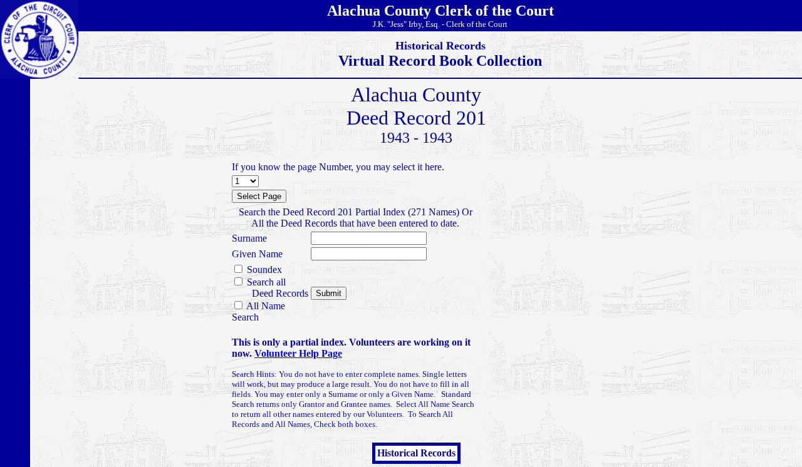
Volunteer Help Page (298, 353)
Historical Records (416, 453)
